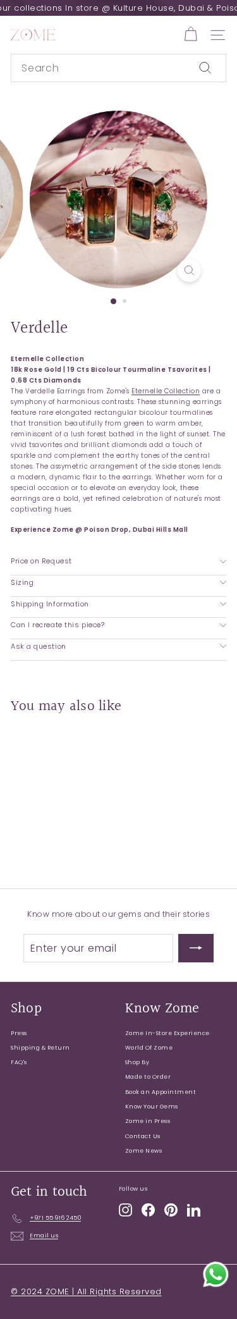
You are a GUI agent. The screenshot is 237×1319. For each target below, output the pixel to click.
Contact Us (143, 1136)
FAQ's (19, 1062)
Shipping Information (50, 604)
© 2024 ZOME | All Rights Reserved (86, 1291)
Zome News (143, 1151)
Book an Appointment (161, 1092)
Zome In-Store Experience (167, 1033)
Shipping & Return (40, 1048)
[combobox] (118, 68)
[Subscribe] (196, 948)
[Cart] (190, 34)
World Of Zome (149, 1048)
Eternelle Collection (165, 391)
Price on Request (41, 561)
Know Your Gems (151, 1106)
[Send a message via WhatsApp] (216, 1274)
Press (19, 1033)
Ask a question (38, 646)
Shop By (137, 1062)
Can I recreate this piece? (57, 625)
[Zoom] (189, 270)
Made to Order (148, 1077)
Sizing (22, 582)
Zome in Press (148, 1121)
